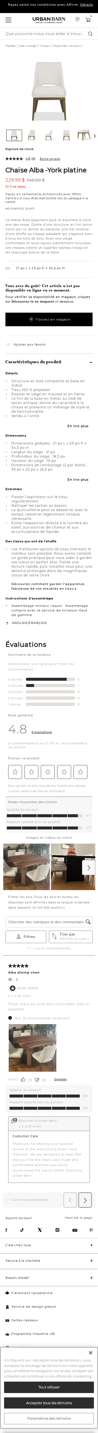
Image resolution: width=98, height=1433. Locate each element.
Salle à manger (28, 46)
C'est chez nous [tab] (18, 1245)
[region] (49, 1388)
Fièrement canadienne (32, 1293)
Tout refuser (49, 1387)
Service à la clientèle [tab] (22, 1261)
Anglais (19, 623)
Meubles (10, 46)
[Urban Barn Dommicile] (49, 20)
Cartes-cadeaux (24, 1320)
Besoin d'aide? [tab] (17, 1278)
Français (38, 623)
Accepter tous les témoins (49, 1403)
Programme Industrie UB (33, 1334)
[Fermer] (91, 1353)
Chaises (45, 46)
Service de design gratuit (33, 1306)
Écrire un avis (50, 159)
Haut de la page (79, 1218)
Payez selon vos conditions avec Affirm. (50, 9)
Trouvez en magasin (53, 319)
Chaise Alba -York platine (46, 170)
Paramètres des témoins (49, 1418)
